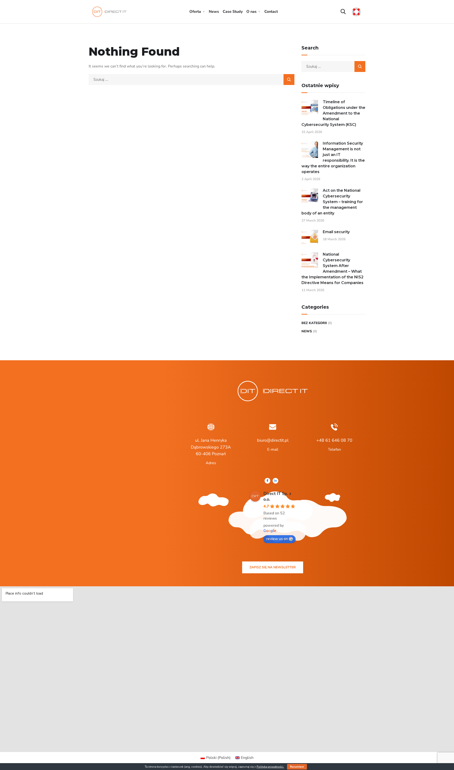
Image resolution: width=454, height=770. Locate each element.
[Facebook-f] (267, 481)
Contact (271, 11)
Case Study (233, 11)
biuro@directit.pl (272, 440)
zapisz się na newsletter (272, 567)
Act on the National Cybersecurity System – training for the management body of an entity (332, 201)
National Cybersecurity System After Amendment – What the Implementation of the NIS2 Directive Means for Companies (332, 268)
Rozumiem (297, 767)
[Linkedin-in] (275, 481)
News (214, 11)
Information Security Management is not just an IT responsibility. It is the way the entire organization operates (333, 157)
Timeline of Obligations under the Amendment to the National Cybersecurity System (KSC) (333, 113)
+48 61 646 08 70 (334, 440)
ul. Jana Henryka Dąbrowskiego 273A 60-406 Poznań (211, 447)
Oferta (195, 11)
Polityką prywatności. (270, 767)
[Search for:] (191, 79)
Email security (336, 232)
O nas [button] (251, 11)
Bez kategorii (314, 323)
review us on (277, 538)
